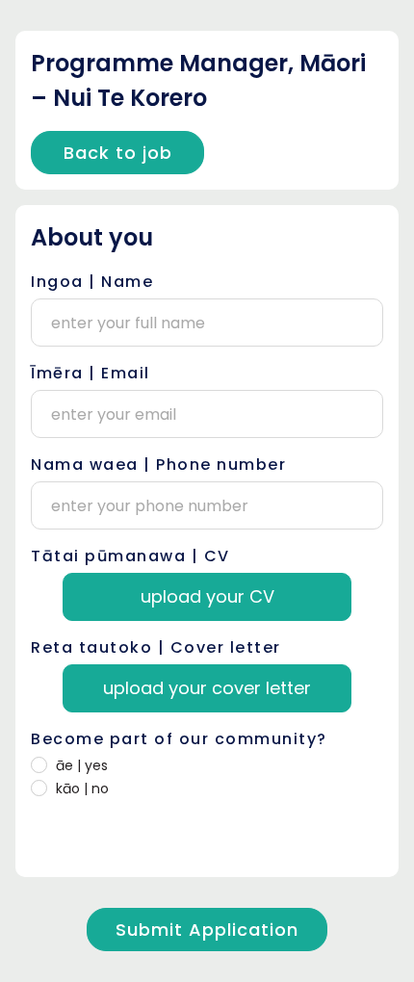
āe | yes (82, 765)
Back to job (118, 153)
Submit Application (207, 929)
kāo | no (82, 788)
